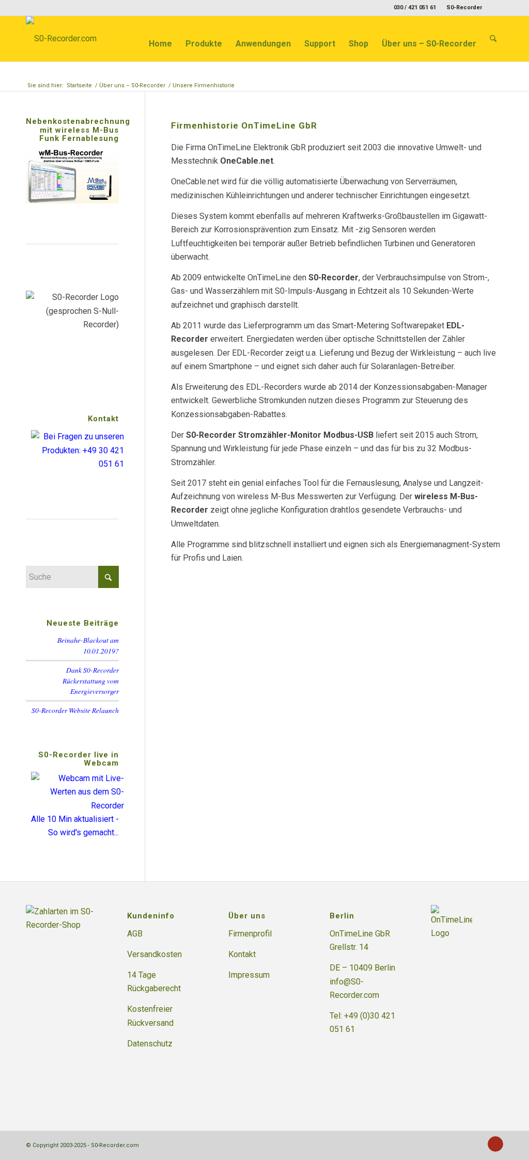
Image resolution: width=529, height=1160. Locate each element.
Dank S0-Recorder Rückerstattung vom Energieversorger (91, 680)
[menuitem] (461, 7)
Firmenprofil (250, 934)
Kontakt (242, 954)
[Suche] (493, 38)
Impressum (249, 975)
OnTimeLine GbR (360, 934)
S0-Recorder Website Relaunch (75, 710)
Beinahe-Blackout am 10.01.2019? (88, 645)
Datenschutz (150, 1043)
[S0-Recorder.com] (61, 38)
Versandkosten (154, 954)
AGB (135, 934)
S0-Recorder (464, 7)
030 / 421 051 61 (415, 7)
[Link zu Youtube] (495, 7)
